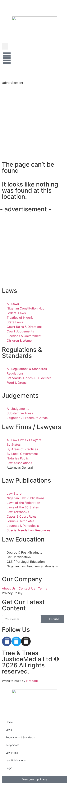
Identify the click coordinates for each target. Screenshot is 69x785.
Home (9, 722)
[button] (5, 46)
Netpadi (32, 681)
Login (9, 768)
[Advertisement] (34, 119)
